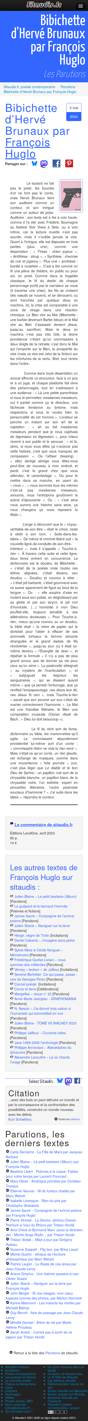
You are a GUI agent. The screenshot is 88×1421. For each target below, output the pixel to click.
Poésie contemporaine (20, 1374)
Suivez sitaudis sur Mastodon (68, 1391)
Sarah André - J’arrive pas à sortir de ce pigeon (39, 1334)
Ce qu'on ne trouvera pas (65, 1374)
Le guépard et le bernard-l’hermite (40, 906)
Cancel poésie (25, 984)
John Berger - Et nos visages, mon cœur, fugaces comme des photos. (44, 1295)
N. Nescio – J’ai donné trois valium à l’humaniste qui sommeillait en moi (40, 1011)
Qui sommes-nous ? (19, 1411)
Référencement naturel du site (66, 1386)
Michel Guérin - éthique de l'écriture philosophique (36, 1256)
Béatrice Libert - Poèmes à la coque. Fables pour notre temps (42, 1174)
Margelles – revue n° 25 (33, 993)
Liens (8, 1387)
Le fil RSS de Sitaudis (63, 1377)
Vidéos (9, 1397)
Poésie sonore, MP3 (19, 1401)
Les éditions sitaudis (62, 1380)
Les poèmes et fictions (20, 1377)
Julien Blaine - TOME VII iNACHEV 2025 (45, 1023)
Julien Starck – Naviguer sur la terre (42, 925)
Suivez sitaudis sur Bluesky (66, 1394)
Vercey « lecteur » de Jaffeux (36, 969)
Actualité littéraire (17, 1367)
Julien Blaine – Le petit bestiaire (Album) (45, 896)
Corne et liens (25, 988)
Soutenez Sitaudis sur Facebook (63, 1399)
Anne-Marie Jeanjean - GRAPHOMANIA (45, 998)
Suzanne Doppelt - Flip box (44, 1249)
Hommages (13, 1394)
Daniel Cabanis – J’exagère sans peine (44, 940)
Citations (11, 1391)
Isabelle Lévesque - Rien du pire (36, 1203)
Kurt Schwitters (20, 1119)
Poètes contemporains (20, 1384)
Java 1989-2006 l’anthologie (36, 1042)
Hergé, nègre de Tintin (31, 935)
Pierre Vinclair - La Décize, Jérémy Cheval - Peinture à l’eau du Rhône (42, 1222)
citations (75, 1119)
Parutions (52, 1352)
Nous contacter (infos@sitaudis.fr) (17, 1406)
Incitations (12, 1370)
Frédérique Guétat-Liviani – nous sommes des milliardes (38, 962)
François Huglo (27, 147)
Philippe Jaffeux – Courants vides (40, 1032)
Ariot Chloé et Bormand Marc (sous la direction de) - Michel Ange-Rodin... (44, 1232)
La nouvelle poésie (18, 1380)
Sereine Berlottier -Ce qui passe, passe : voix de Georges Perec (43, 977)
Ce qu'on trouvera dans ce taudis (66, 1369)
